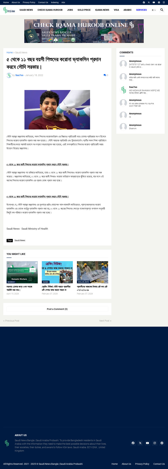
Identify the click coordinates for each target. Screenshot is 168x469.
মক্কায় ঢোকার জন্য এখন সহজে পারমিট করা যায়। (19, 288)
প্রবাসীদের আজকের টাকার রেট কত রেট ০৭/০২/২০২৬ (92, 288)
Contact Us (43, 2)
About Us (16, 2)
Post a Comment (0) (57, 309)
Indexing (55, 2)
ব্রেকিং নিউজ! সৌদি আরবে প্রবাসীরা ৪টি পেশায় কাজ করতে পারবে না (56, 288)
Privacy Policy (29, 2)
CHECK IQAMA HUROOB (50, 10)
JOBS (70, 10)
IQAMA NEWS (102, 10)
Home (6, 2)
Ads (63, 2)
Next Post (104, 320)
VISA (116, 10)
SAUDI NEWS (26, 10)
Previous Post (12, 320)
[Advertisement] (28, 353)
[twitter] (149, 2)
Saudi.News (21, 52)
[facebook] (144, 2)
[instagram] (164, 2)
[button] (154, 10)
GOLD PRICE (84, 10)
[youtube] (154, 2)
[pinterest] (159, 2)
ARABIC (128, 10)
